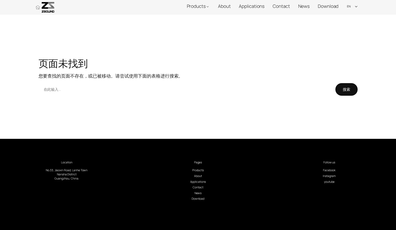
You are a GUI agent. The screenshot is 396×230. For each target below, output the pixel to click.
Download (328, 6)
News (304, 6)
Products (196, 6)
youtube (329, 182)
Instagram (329, 176)
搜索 (346, 89)
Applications (251, 6)
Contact (281, 6)
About (224, 6)
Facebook (329, 170)
